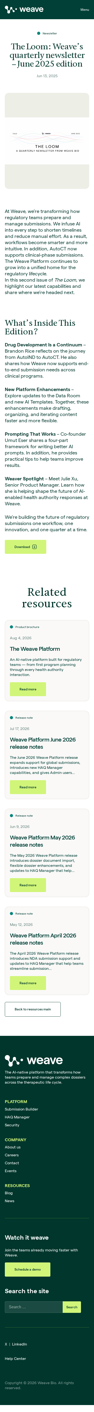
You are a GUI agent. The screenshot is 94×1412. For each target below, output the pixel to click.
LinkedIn (19, 1344)
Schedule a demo (27, 1269)
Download (22, 547)
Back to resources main (33, 1009)
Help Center (15, 1359)
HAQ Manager (17, 1117)
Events (10, 1171)
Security (12, 1125)
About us (12, 1147)
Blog (9, 1193)
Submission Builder (21, 1109)
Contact (12, 1163)
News (9, 1201)
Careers (12, 1155)
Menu (85, 10)
